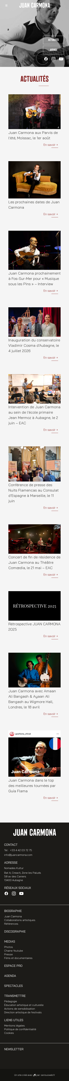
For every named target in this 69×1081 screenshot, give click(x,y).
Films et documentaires (18, 958)
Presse (8, 954)
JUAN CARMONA (34, 5)
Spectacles (13, 986)
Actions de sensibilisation (19, 1008)
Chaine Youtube (13, 950)
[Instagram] (53, 59)
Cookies (9, 1033)
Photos (8, 947)
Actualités (53, 39)
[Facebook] (46, 59)
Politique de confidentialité (20, 1029)
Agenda (53, 49)
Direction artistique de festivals (23, 1012)
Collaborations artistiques (19, 920)
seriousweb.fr (48, 1075)
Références (11, 923)
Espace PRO (13, 966)
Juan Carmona (13, 916)
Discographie (15, 931)
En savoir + (50, 145)
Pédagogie (10, 1001)
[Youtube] (61, 59)
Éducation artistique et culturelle (24, 1005)
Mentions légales (14, 1025)
